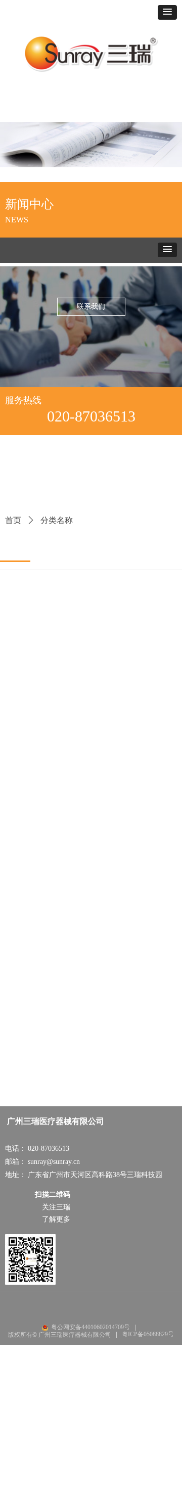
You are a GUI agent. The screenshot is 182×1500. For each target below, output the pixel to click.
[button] (167, 12)
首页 (13, 520)
